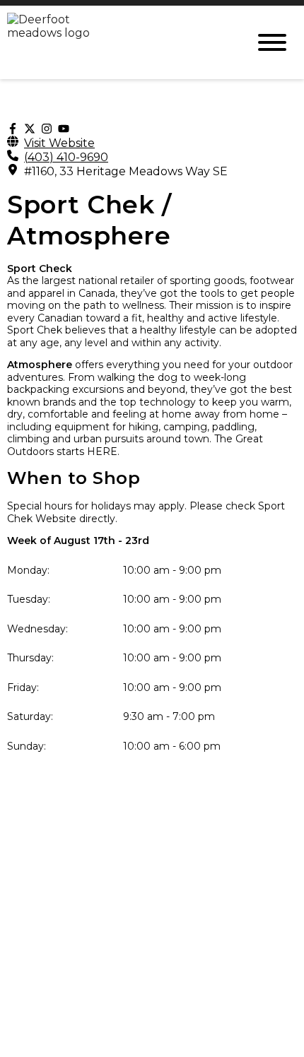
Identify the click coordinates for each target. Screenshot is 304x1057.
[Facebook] (12, 129)
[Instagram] (46, 129)
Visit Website (59, 143)
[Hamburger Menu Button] (272, 42)
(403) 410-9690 (66, 157)
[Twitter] (29, 129)
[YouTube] (63, 129)
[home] (116, 42)
